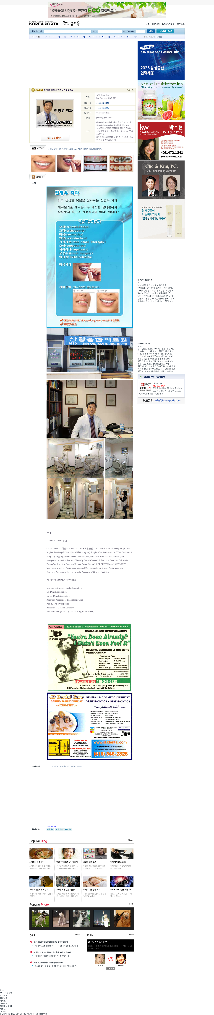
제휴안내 (4, 1009)
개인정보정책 (5, 1006)
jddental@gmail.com (104, 118)
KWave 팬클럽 (6, 993)
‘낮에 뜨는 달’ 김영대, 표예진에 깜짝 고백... (155, 288)
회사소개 (4, 1001)
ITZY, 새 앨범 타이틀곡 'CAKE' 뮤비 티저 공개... (157, 366)
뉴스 (147, 24)
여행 (160, 37)
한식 (155, 37)
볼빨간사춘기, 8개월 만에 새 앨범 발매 (154, 359)
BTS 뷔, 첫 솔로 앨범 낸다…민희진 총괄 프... (156, 371)
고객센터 (4, 1011)
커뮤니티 (156, 24)
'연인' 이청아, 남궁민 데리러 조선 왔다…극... (156, 296)
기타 (136, 37)
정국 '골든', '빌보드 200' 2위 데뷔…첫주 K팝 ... (157, 349)
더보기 (140, 282)
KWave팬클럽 (168, 24)
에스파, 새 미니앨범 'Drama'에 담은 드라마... (156, 356)
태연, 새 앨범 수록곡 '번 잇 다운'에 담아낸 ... (156, 354)
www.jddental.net (102, 113)
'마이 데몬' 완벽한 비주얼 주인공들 (152, 285)
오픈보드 (181, 24)
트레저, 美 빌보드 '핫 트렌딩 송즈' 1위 (153, 364)
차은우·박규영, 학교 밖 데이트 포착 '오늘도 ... (156, 301)
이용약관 (4, 1003)
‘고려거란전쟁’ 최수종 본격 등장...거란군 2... (156, 290)
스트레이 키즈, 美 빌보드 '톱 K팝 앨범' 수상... (156, 351)
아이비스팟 (157, 383)
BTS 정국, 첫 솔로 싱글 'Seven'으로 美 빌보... (156, 361)
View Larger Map (51, 826)
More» (130, 840)
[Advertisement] (82, 64)
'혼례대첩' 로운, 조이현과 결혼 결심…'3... (155, 293)
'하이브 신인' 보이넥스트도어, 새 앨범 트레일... (157, 369)
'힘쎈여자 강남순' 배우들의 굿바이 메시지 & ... (157, 298)
